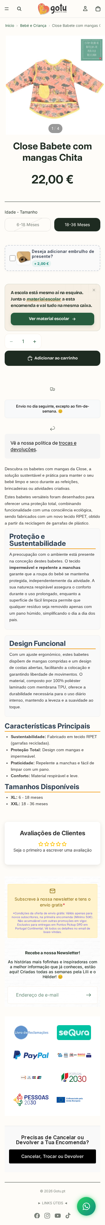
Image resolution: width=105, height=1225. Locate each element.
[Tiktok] (67, 1215)
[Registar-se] (89, 995)
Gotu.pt (59, 1191)
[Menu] (6, 8)
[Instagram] (47, 1215)
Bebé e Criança (33, 25)
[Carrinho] (98, 8)
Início (9, 25)
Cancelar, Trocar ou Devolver (52, 1156)
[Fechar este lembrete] (94, 290)
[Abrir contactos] (86, 1206)
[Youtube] (57, 1215)
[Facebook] (37, 1215)
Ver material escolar (49, 318)
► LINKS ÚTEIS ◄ (53, 1203)
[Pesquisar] (19, 8)
